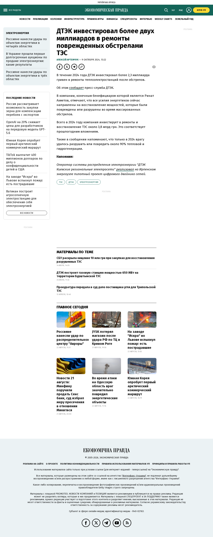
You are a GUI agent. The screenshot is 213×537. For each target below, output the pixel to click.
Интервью (146, 19)
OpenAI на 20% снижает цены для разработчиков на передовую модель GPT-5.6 (25, 127)
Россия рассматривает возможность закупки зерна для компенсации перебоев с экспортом (23, 109)
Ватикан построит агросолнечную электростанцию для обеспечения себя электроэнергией (21, 199)
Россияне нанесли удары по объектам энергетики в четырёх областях (26, 42)
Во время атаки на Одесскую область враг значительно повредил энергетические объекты (105, 390)
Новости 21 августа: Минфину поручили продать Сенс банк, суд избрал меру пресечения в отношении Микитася (70, 394)
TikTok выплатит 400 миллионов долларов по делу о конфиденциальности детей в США (24, 162)
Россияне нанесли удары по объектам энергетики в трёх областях (26, 75)
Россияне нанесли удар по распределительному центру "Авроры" (74, 338)
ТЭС (61, 182)
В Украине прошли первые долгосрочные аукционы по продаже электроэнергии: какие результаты (26, 59)
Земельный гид (184, 19)
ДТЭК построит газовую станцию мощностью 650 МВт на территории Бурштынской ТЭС (97, 274)
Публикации (40, 19)
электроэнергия (89, 182)
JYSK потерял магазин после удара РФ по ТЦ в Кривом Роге (106, 338)
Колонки (56, 19)
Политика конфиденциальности (79, 464)
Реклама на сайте (33, 464)
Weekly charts (163, 19)
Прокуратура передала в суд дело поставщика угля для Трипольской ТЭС (106, 289)
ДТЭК (71, 182)
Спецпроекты (128, 19)
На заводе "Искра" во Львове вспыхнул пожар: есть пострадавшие (141, 340)
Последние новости (20, 97)
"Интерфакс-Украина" (134, 475)
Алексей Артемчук (68, 59)
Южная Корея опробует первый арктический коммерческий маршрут (142, 386)
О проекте (52, 464)
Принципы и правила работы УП (171, 464)
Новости (24, 19)
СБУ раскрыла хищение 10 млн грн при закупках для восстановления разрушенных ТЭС (106, 260)
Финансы (112, 19)
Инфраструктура (74, 19)
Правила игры (95, 19)
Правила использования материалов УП (126, 464)
